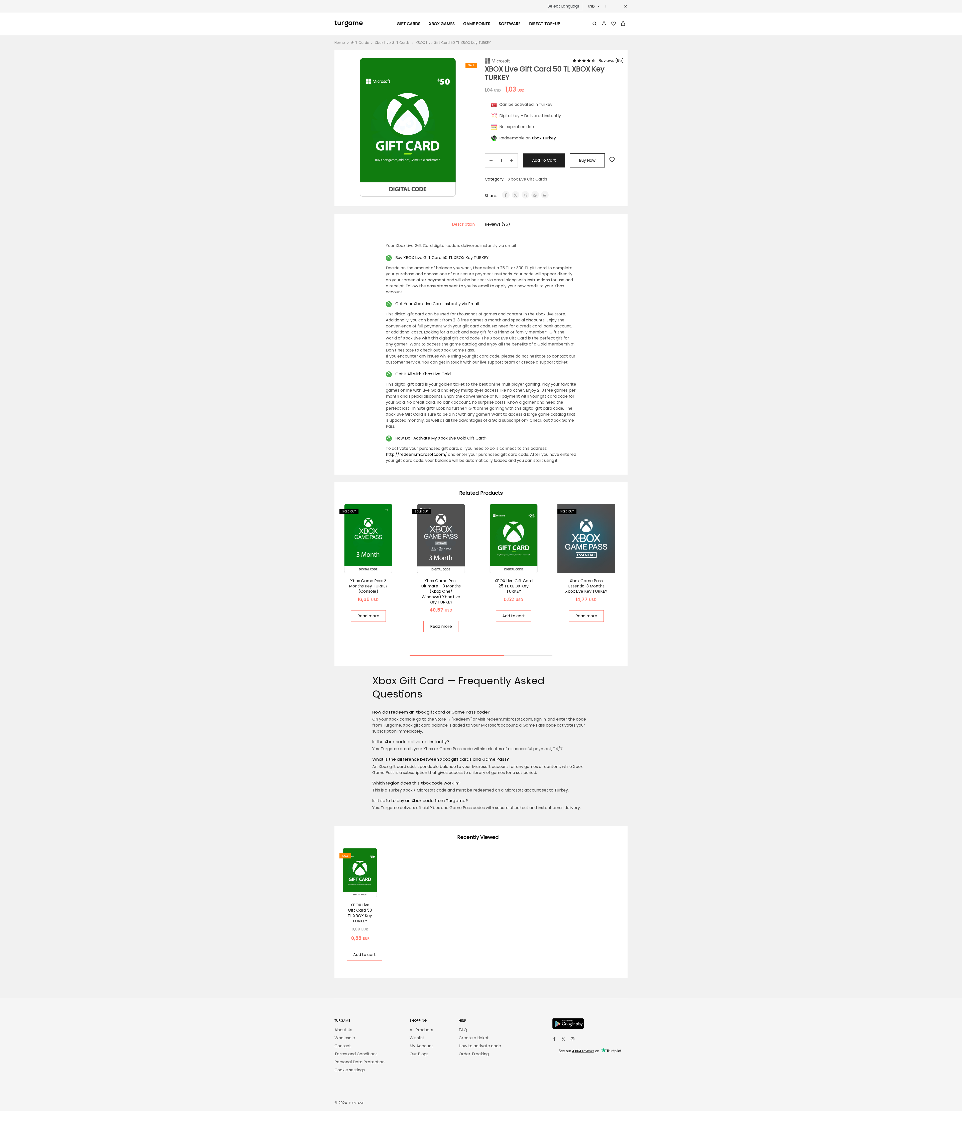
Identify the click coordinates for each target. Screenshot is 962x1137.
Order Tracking (474, 1054)
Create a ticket (474, 1038)
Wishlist (417, 1038)
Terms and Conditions (356, 1054)
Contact (342, 1046)
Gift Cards (360, 42)
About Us (343, 1030)
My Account (421, 1046)
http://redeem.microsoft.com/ (416, 454)
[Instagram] (572, 1040)
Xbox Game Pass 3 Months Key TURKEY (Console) (368, 586)
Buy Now (587, 160)
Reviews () (611, 60)
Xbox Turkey (544, 138)
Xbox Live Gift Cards (392, 42)
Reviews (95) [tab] (497, 224)
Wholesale (344, 1038)
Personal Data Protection (359, 1062)
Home (339, 42)
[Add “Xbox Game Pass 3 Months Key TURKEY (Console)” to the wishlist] (375, 566)
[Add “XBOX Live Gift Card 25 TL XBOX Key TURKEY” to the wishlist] (520, 566)
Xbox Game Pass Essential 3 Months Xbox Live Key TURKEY (586, 586)
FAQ (463, 1030)
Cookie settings (349, 1070)
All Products (421, 1030)
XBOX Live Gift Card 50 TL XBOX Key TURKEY (360, 913)
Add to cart (544, 160)
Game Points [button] (476, 24)
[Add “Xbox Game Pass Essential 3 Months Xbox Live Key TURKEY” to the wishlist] (592, 566)
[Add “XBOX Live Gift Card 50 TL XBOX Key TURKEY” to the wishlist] (612, 160)
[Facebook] (554, 1040)
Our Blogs (419, 1054)
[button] (513, 616)
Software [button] (510, 24)
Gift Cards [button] (408, 24)
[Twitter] (563, 1040)
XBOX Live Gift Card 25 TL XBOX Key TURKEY (514, 586)
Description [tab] (463, 224)
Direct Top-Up (544, 24)
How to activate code (480, 1046)
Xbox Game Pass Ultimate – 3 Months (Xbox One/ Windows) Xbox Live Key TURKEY (441, 591)
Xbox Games (442, 24)
